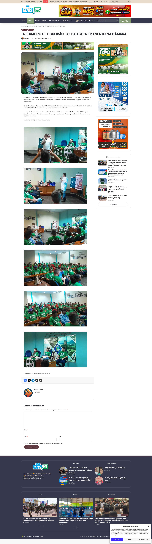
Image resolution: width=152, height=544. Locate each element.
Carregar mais (113, 204)
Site (60, 436)
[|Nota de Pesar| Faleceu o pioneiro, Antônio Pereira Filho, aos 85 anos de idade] (99, 480)
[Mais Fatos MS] (31, 10)
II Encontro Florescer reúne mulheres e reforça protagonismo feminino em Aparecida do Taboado (118, 188)
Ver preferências (143, 539)
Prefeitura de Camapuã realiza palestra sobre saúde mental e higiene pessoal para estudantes (76, 521)
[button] (149, 526)
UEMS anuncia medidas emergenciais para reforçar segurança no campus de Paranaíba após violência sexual (111, 521)
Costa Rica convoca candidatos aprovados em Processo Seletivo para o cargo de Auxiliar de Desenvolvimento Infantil (117, 172)
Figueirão (30, 29)
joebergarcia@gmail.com (35, 478)
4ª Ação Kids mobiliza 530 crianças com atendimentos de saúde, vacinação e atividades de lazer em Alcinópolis (76, 1)
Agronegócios (66, 20)
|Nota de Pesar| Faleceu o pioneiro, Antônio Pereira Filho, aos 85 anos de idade (115, 478)
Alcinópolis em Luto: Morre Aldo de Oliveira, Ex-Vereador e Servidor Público (116, 468)
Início (23, 20)
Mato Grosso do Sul (54, 20)
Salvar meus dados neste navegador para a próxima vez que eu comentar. (43, 443)
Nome (26, 430)
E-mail (26, 436)
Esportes (37, 20)
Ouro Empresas (27, 536)
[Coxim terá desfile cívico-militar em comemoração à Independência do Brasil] (102, 198)
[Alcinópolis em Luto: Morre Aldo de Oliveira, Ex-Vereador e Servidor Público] (99, 471)
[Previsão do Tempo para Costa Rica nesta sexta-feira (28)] (102, 181)
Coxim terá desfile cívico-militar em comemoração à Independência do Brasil (117, 197)
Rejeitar (130, 539)
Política (44, 20)
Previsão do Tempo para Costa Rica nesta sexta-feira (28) (117, 180)
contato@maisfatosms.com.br (36, 477)
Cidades (30, 20)
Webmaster (27, 38)
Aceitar (117, 539)
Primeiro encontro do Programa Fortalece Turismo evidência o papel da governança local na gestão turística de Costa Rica (117, 163)
